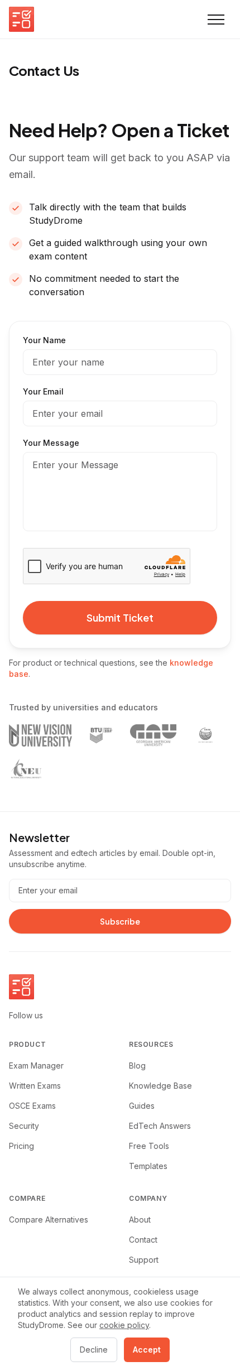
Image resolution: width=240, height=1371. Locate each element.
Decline (94, 1349)
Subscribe (120, 921)
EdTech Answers (160, 1126)
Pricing (21, 1146)
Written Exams (35, 1085)
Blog (137, 1065)
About (140, 1219)
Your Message (51, 443)
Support (144, 1259)
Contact (143, 1239)
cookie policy (124, 1325)
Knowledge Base (160, 1085)
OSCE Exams (32, 1105)
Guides (142, 1105)
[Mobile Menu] (216, 19)
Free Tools (149, 1146)
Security (24, 1126)
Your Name (44, 340)
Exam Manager (36, 1065)
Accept (147, 1349)
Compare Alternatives (48, 1219)
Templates (148, 1166)
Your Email (43, 391)
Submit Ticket (120, 617)
